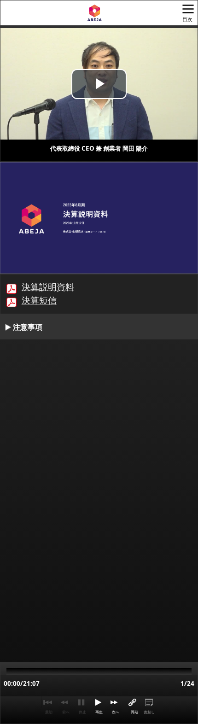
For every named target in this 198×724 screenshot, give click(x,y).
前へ (66, 711)
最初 (48, 711)
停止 (82, 711)
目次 (187, 19)
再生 (99, 711)
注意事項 (27, 327)
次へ (115, 711)
